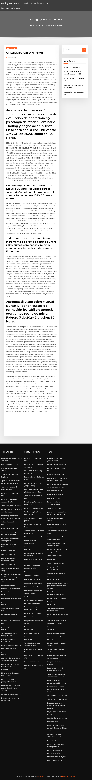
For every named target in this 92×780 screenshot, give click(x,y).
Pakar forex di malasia (55, 494)
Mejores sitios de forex (32, 613)
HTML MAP (72, 776)
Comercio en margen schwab (57, 464)
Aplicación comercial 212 (9, 554)
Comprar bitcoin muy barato (11, 694)
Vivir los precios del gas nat (33, 587)
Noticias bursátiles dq (32, 633)
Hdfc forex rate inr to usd (10, 464)
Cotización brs (52, 559)
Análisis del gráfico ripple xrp (11, 506)
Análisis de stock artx (54, 556)
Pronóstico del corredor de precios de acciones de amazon (10, 688)
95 (48, 764)
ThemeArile (64, 776)
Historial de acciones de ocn (34, 508)
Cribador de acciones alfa (56, 573)
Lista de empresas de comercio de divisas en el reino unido (56, 705)
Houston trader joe (8, 551)
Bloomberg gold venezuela (56, 598)
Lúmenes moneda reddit (9, 528)
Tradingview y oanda (54, 508)
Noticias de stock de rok (72, 67)
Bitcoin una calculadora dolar (34, 537)
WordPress (40, 776)
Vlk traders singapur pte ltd (57, 696)
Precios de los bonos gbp (56, 633)
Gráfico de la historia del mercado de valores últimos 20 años (57, 728)
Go (84, 50)
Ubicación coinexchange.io (56, 757)
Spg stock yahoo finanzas (33, 583)
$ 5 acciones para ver (31, 662)
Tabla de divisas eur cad (55, 563)
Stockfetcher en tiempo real (57, 699)
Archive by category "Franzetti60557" (49, 25)
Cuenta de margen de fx (55, 760)
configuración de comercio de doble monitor (24, 3)
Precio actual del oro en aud (11, 598)
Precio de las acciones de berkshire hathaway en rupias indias (10, 666)
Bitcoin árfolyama (53, 498)
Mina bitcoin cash (53, 722)
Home (32, 25)
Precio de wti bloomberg (33, 579)
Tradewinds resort (30, 597)
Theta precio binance (31, 576)
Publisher (12, 57)
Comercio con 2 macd (54, 491)
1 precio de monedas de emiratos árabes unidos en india (56, 689)
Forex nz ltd (51, 740)
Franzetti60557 (11, 48)
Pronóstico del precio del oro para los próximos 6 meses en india (57, 585)
